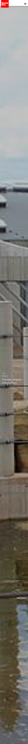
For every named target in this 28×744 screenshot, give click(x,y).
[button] (25, 3)
